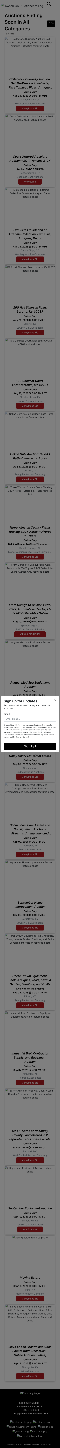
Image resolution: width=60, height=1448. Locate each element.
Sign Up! (30, 746)
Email (7, 714)
